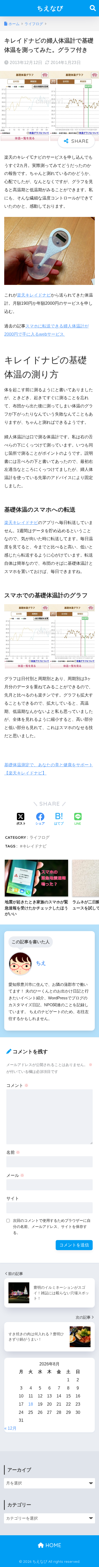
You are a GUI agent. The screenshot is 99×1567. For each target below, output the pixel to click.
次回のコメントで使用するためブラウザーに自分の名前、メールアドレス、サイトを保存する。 (52, 1226)
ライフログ (39, 837)
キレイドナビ (34, 846)
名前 (13, 1152)
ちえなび (50, 8)
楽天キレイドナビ (34, 295)
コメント (17, 1085)
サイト (12, 1198)
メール (15, 1175)
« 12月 (10, 1428)
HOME (52, 1545)
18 (30, 1404)
